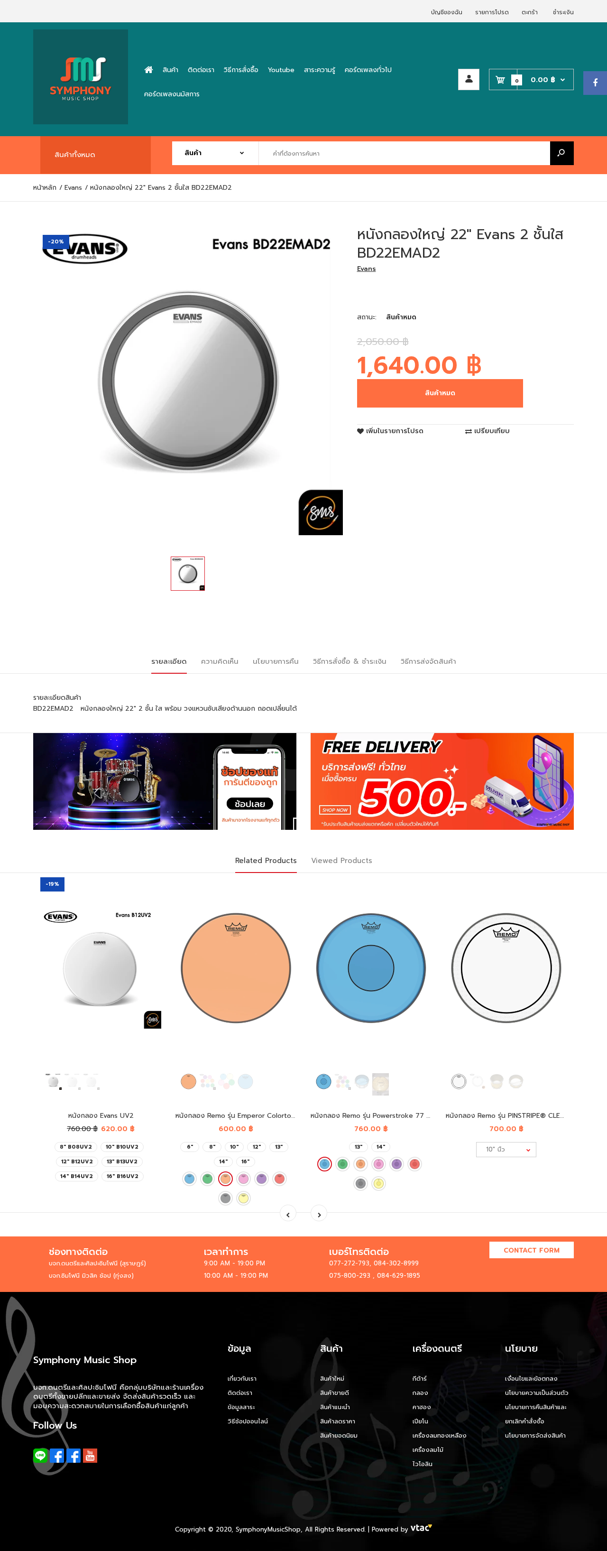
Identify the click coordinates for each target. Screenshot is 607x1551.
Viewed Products (341, 860)
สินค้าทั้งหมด (75, 154)
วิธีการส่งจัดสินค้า (428, 661)
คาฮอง (422, 1407)
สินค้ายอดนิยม (339, 1435)
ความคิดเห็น (220, 661)
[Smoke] (225, 1198)
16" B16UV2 (122, 1176)
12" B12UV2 (77, 1162)
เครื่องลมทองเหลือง (440, 1435)
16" (245, 1162)
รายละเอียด (169, 661)
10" (234, 1147)
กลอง (420, 1392)
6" (190, 1147)
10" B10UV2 (122, 1147)
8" (212, 1147)
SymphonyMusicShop (268, 1529)
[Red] (279, 1178)
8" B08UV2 (76, 1147)
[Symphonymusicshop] (80, 122)
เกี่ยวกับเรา (242, 1378)
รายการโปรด (492, 12)
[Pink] (243, 1178)
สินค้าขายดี (334, 1392)
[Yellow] (243, 1198)
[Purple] (261, 1178)
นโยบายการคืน (276, 661)
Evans (366, 269)
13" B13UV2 (122, 1162)
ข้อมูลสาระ (241, 1407)
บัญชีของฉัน (446, 12)
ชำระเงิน (563, 12)
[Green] (207, 1178)
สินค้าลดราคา (337, 1421)
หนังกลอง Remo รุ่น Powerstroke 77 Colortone (385, 1116)
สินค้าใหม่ (332, 1378)
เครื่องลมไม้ (428, 1449)
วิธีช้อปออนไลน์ (248, 1421)
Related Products (266, 860)
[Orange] (225, 1178)
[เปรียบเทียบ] (148, 909)
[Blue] (189, 1178)
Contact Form (532, 1250)
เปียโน (420, 1421)
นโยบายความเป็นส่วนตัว (537, 1392)
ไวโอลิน (422, 1463)
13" (279, 1147)
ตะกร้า (530, 12)
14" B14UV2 (76, 1176)
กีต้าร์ (420, 1378)
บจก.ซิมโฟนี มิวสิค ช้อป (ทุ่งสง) (91, 1275)
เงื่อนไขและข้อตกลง (531, 1378)
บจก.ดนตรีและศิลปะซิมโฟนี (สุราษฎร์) (97, 1263)
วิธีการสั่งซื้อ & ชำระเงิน (349, 661)
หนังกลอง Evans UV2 (101, 1116)
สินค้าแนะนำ (335, 1407)
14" (223, 1162)
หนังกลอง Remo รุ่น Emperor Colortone (237, 1116)
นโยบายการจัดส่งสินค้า (535, 1435)
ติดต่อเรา (240, 1392)
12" (257, 1147)
